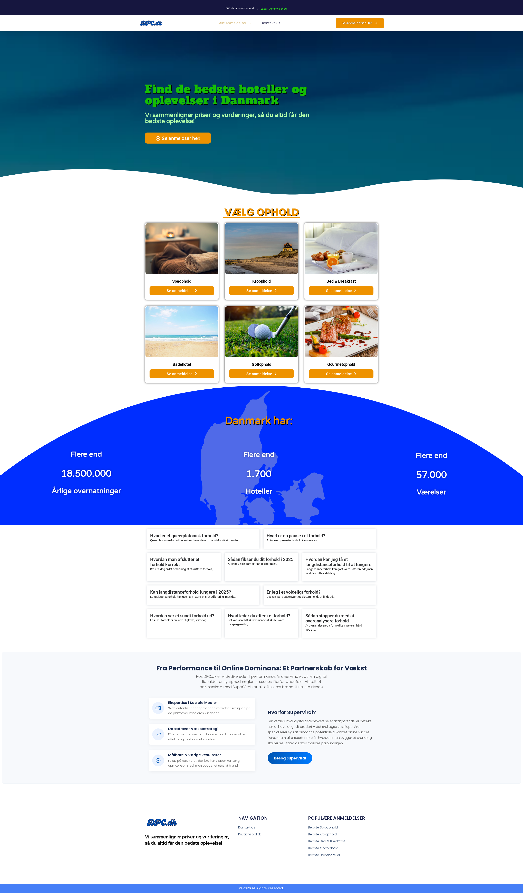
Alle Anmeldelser (232, 23)
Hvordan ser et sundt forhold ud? (182, 615)
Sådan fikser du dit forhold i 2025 (261, 559)
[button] (178, 138)
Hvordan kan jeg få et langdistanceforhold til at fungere (338, 562)
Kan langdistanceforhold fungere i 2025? (190, 592)
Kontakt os (271, 23)
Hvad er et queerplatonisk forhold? (184, 535)
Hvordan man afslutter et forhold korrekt (174, 562)
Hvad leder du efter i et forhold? (259, 615)
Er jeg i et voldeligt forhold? (294, 592)
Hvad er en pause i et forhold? (296, 535)
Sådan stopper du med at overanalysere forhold (329, 618)
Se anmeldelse (180, 291)
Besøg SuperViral (290, 758)
